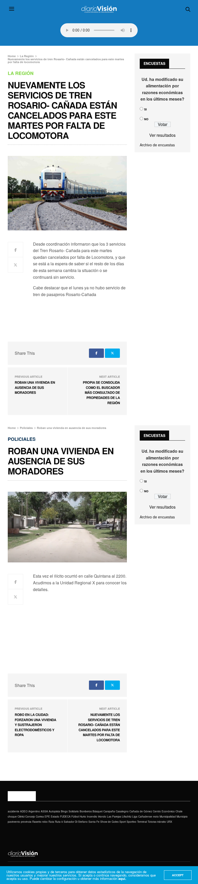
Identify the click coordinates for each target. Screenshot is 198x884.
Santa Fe (94, 821)
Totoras (152, 821)
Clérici (21, 816)
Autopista (54, 811)
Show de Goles (109, 821)
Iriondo (102, 816)
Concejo (30, 816)
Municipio (182, 816)
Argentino (34, 811)
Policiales (22, 439)
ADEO (24, 811)
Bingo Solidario (70, 811)
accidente (13, 811)
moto (156, 816)
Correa (40, 816)
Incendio (92, 816)
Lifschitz (126, 816)
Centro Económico (164, 811)
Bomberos (86, 811)
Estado (55, 816)
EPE (47, 816)
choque (12, 816)
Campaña (109, 811)
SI (145, 109)
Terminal (142, 821)
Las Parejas (114, 816)
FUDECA (65, 816)
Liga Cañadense (142, 816)
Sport (122, 821)
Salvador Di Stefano (76, 821)
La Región (21, 73)
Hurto (83, 816)
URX (169, 821)
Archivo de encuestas (157, 144)
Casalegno (122, 811)
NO (146, 119)
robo (45, 821)
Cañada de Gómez (140, 811)
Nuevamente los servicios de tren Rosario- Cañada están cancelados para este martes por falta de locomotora (99, 727)
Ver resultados (162, 135)
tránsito (161, 821)
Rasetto (37, 821)
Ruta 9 (59, 821)
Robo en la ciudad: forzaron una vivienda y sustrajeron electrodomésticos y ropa (35, 724)
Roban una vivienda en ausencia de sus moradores (35, 387)
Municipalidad (168, 816)
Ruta (51, 821)
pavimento (14, 821)
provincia (26, 821)
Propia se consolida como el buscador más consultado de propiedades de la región (101, 392)
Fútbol (75, 816)
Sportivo (131, 821)
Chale (179, 811)
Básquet (98, 811)
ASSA (44, 811)
